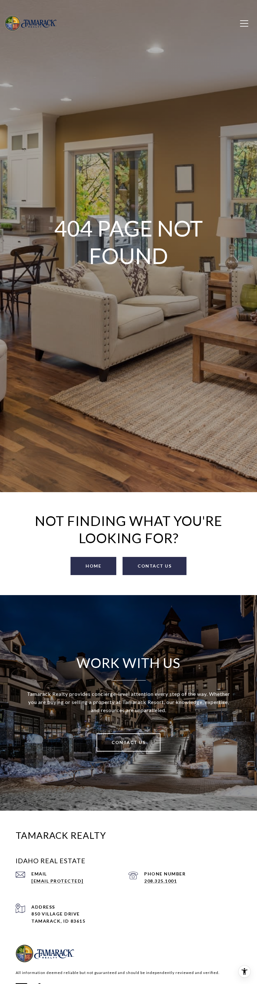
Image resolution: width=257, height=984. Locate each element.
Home (93, 565)
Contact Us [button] (154, 565)
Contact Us (128, 742)
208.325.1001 (160, 881)
